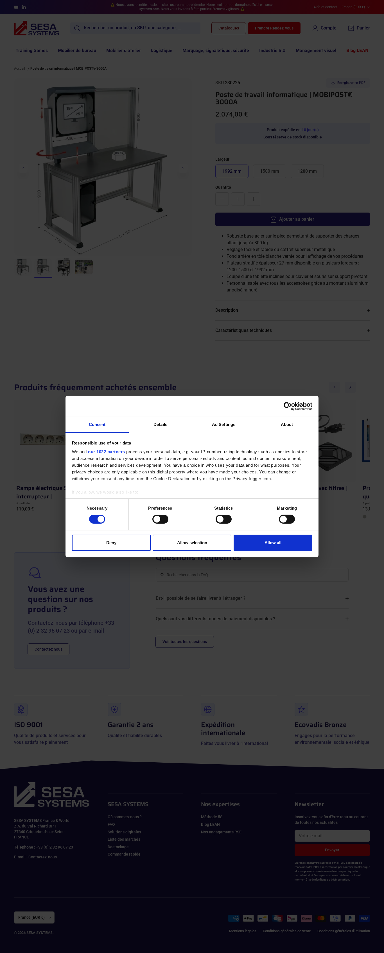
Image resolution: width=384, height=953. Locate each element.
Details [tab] (160, 424)
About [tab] (287, 424)
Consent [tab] (97, 424)
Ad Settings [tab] (223, 424)
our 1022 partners (106, 451)
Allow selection (192, 542)
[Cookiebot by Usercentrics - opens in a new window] (287, 406)
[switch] (160, 519)
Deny (111, 542)
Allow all (273, 542)
